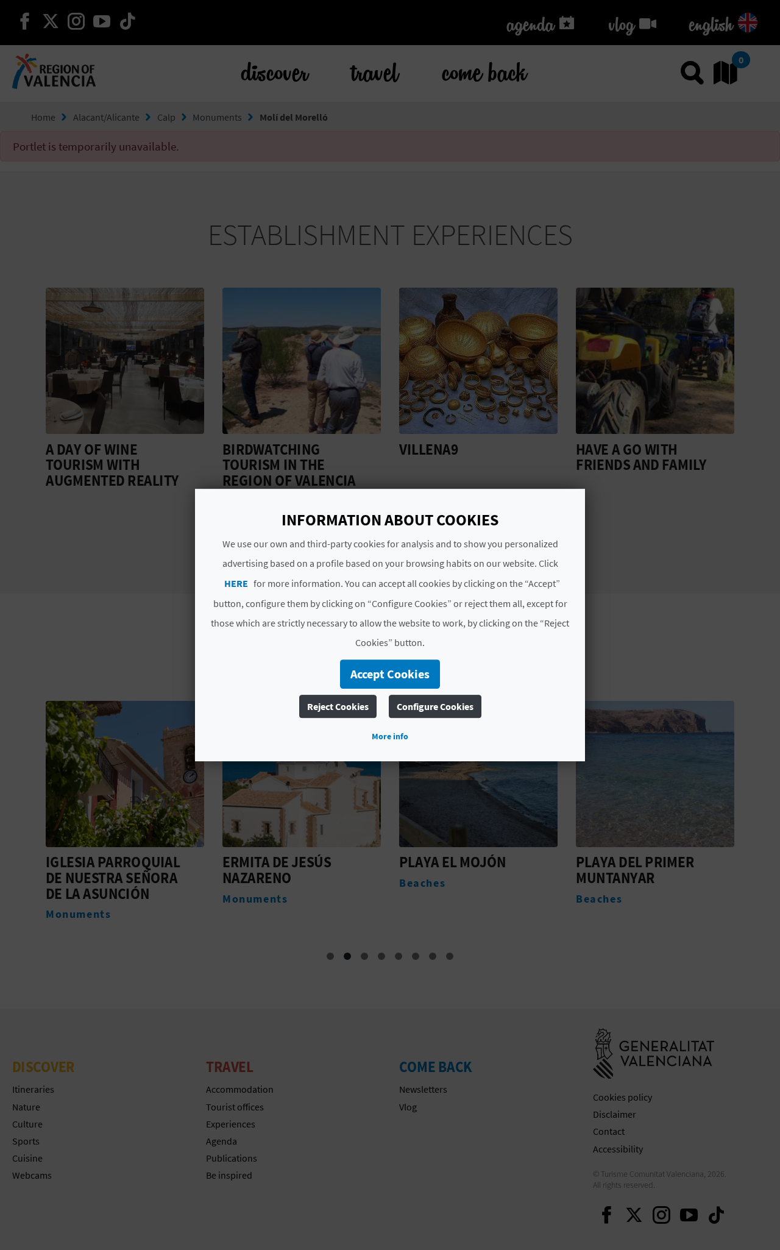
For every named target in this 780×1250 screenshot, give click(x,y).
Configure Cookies (435, 706)
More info (390, 736)
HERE (236, 583)
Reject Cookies (338, 706)
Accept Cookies (390, 673)
